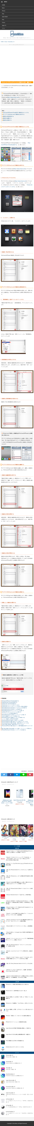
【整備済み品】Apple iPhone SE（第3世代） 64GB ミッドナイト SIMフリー (7, 802)
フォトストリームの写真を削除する (9, 713)
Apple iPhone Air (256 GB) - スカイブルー (19, 801)
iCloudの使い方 (11, 41)
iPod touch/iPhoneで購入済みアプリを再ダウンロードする (14, 721)
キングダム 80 (5, 837)
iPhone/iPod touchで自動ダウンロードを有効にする (13, 717)
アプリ (3, 28)
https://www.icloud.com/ (13, 97)
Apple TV (4, 25)
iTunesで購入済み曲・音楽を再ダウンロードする (12, 724)
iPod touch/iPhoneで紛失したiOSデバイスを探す (12, 720)
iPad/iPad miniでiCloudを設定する (9, 702)
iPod (3, 19)
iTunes (3, 22)
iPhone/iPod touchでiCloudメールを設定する (11, 709)
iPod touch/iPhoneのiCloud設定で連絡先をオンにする (16, 112)
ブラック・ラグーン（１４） (23, 838)
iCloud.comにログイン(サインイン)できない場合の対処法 (14, 706)
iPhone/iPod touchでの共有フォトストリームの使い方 (13, 714)
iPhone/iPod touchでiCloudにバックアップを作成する (13, 729)
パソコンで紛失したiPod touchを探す (9, 718)
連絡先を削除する (7, 120)
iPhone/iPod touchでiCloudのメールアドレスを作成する (14, 707)
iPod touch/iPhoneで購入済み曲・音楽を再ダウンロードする (15, 723)
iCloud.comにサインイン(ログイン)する (10, 705)
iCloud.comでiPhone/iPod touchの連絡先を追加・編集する (17, 33)
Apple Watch (5, 16)
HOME (3, 5)
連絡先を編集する (7, 118)
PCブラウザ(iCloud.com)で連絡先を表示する (13, 114)
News (3, 8)
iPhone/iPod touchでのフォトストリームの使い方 (12, 710)
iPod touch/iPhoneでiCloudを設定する (10, 701)
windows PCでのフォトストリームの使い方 (11, 712)
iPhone (3, 10)
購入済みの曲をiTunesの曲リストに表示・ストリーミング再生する (16, 728)
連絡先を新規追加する (8, 116)
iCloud (6, 41)
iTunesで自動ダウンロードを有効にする (10, 716)
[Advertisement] (17, 63)
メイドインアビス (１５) (14, 838)
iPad (3, 13)
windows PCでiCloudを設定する (8, 703)
